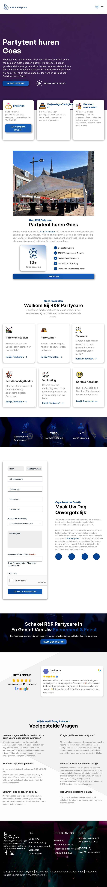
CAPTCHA (12, 573)
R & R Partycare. (47, 231)
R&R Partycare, (73, 538)
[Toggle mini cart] (97, 7)
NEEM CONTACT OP (53, 642)
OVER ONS (53, 276)
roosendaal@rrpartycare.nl (67, 848)
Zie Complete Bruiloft (18, 128)
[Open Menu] (102, 7)
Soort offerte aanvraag (17, 518)
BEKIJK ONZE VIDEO (55, 83)
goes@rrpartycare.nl (88, 838)
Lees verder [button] (48, 693)
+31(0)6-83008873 (63, 853)
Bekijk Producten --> (16, 357)
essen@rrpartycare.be (89, 852)
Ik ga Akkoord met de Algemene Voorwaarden (22, 564)
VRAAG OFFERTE (16, 83)
